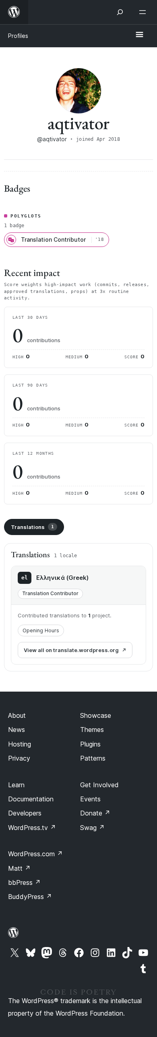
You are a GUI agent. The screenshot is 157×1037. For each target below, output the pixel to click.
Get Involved (99, 785)
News (16, 729)
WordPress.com (35, 854)
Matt (19, 868)
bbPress (24, 882)
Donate (95, 813)
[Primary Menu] (139, 35)
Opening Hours (41, 630)
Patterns (92, 758)
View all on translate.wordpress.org (71, 650)
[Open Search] (120, 12)
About (17, 715)
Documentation (31, 799)
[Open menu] (144, 12)
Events (90, 799)
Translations (32, 527)
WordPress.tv (32, 828)
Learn (16, 785)
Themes (92, 729)
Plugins (90, 744)
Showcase (95, 715)
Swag (92, 828)
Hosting (19, 744)
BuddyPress (30, 897)
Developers (24, 813)
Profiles (18, 35)
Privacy (19, 758)
